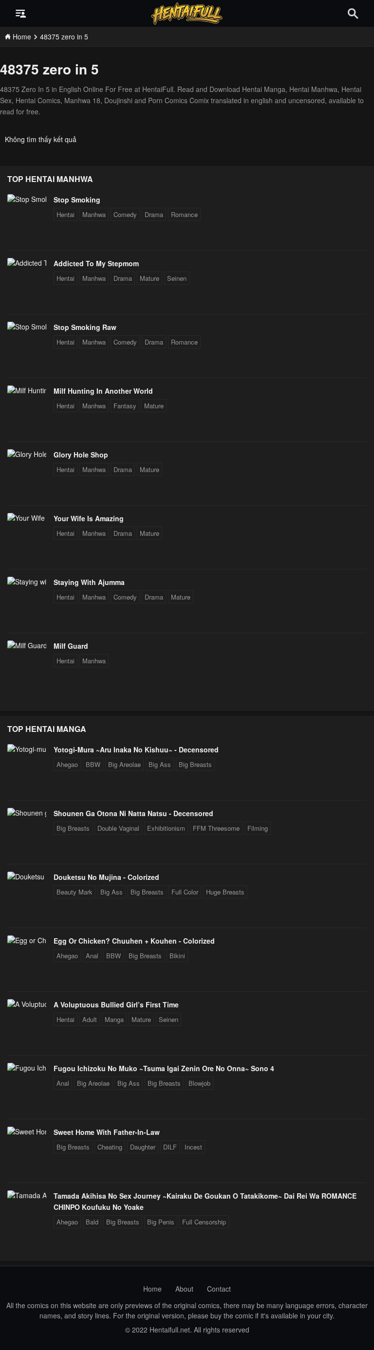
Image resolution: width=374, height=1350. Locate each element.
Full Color (184, 891)
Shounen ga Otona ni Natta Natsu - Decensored (133, 813)
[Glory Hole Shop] (26, 454)
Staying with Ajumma (89, 582)
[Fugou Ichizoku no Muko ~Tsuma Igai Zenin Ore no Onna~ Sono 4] (26, 1068)
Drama (154, 214)
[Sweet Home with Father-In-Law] (26, 1131)
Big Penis (160, 1221)
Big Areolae (124, 764)
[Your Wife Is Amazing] (26, 518)
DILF (170, 1146)
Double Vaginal (118, 828)
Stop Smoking (77, 199)
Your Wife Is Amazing (89, 518)
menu (21, 13)
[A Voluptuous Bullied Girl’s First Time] (26, 1004)
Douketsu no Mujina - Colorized (106, 877)
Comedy (125, 214)
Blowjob (199, 1083)
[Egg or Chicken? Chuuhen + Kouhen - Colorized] (26, 940)
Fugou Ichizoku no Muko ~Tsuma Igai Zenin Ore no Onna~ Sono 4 (164, 1068)
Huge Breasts (225, 891)
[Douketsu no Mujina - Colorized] (26, 876)
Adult (89, 1019)
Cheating (109, 1146)
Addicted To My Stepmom (96, 263)
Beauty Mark (74, 891)
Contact (219, 1289)
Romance (184, 214)
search (353, 13)
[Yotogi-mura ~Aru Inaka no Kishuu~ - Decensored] (26, 749)
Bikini (177, 955)
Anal (92, 955)
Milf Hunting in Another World (103, 391)
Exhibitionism (166, 828)
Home (152, 1289)
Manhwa (94, 214)
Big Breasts (195, 764)
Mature (149, 278)
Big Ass (160, 764)
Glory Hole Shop (81, 454)
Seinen (177, 278)
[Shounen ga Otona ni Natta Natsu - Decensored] (26, 813)
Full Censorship (204, 1221)
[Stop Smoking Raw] (26, 326)
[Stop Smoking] (26, 199)
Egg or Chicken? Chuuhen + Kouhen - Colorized (134, 941)
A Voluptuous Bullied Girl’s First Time (116, 1004)
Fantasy (124, 405)
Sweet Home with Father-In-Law (107, 1132)
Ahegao (67, 764)
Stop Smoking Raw (85, 327)
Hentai (65, 214)
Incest (193, 1146)
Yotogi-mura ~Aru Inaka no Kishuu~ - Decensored (136, 749)
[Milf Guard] (26, 645)
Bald (92, 1221)
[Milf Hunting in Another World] (26, 390)
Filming (257, 828)
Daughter (142, 1146)
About (184, 1289)
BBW (93, 764)
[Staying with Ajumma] (26, 581)
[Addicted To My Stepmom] (26, 263)
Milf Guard (71, 646)
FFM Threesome (216, 828)
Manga (114, 1019)
